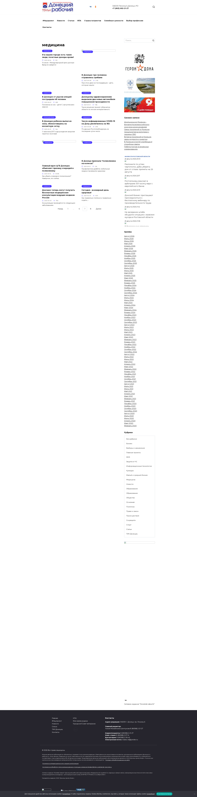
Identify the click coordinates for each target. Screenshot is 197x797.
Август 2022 (129, 354)
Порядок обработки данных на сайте (117, 760)
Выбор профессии (134, 21)
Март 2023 (128, 337)
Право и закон (132, 511)
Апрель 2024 (129, 305)
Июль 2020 (129, 416)
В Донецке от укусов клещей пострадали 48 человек (57, 98)
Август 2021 (129, 384)
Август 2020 (129, 413)
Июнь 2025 (129, 271)
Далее (98, 209)
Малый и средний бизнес (137, 475)
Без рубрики (131, 439)
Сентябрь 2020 (130, 411)
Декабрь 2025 (130, 256)
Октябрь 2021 (130, 379)
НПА (79, 21)
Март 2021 (128, 396)
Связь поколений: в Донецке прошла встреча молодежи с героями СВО (136, 132)
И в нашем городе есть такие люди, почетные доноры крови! (58, 56)
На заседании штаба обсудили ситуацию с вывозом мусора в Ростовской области (139, 214)
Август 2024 (129, 295)
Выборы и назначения (135, 448)
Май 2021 (128, 391)
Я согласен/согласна (164, 794)
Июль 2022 (129, 357)
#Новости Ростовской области (137, 156)
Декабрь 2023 (130, 315)
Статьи (71, 21)
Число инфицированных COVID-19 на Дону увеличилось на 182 (98, 122)
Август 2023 (129, 325)
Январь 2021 (129, 401)
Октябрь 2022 (130, 349)
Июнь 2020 (129, 418)
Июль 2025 (128, 268)
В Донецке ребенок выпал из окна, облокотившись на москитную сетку (57, 123)
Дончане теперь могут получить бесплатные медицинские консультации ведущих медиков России (58, 194)
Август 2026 (129, 236)
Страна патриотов (92, 21)
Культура (129, 471)
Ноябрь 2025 (129, 258)
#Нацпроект (48, 21)
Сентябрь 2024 (130, 293)
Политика (130, 507)
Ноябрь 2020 (129, 406)
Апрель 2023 (129, 335)
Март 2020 (128, 423)
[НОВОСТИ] (99, 157)
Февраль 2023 (130, 340)
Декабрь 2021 (130, 374)
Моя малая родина (80, 721)
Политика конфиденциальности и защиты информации (60, 763)
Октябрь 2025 (130, 261)
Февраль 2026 (130, 251)
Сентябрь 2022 (130, 352)
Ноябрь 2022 (129, 347)
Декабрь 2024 (130, 285)
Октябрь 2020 (130, 409)
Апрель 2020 (129, 421)
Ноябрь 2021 (129, 377)
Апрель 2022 (129, 364)
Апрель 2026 (129, 246)
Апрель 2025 (129, 276)
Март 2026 (128, 248)
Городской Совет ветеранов (84, 724)
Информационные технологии (139, 466)
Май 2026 (128, 244)
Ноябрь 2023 (129, 317)
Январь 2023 (129, 342)
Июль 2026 (128, 239)
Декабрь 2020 (130, 404)
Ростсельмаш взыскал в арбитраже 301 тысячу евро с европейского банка (139, 183)
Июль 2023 (129, 327)
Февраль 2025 (130, 280)
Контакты (47, 27)
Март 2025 (128, 278)
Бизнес (129, 444)
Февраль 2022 (130, 369)
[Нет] (194, 794)
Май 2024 (128, 303)
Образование (132, 489)
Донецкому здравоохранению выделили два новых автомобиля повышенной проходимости (98, 99)
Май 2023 (128, 332)
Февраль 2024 (130, 310)
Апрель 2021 (129, 394)
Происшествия (132, 516)
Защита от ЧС (131, 462)
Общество (130, 498)
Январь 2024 (129, 313)
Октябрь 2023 (130, 320)
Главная (55, 718)
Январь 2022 (129, 372)
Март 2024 (128, 308)
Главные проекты (133, 453)
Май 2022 (128, 362)
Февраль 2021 (130, 399)
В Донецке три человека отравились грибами (94, 76)
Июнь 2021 (128, 389)
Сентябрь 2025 (130, 263)
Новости (61, 21)
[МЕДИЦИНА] (99, 71)
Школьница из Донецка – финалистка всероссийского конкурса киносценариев (136, 124)
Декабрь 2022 (130, 345)
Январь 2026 (129, 253)
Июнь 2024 (129, 300)
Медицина (130, 480)
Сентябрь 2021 (130, 381)
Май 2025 (128, 273)
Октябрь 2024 (130, 290)
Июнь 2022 (129, 359)
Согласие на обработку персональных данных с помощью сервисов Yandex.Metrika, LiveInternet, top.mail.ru (77, 767)
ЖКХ (128, 457)
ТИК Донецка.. (132, 534)
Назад (60, 209)
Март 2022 (128, 367)
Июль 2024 (129, 298)
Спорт (128, 525)
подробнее (66, 794)
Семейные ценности (113, 21)
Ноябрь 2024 (129, 288)
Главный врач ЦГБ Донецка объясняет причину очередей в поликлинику (58, 168)
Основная (130, 502)
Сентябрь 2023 (130, 322)
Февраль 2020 (130, 426)
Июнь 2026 (129, 241)
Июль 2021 (128, 386)
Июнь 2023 (129, 330)
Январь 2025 (129, 283)
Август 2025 (129, 266)
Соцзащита (130, 520)
